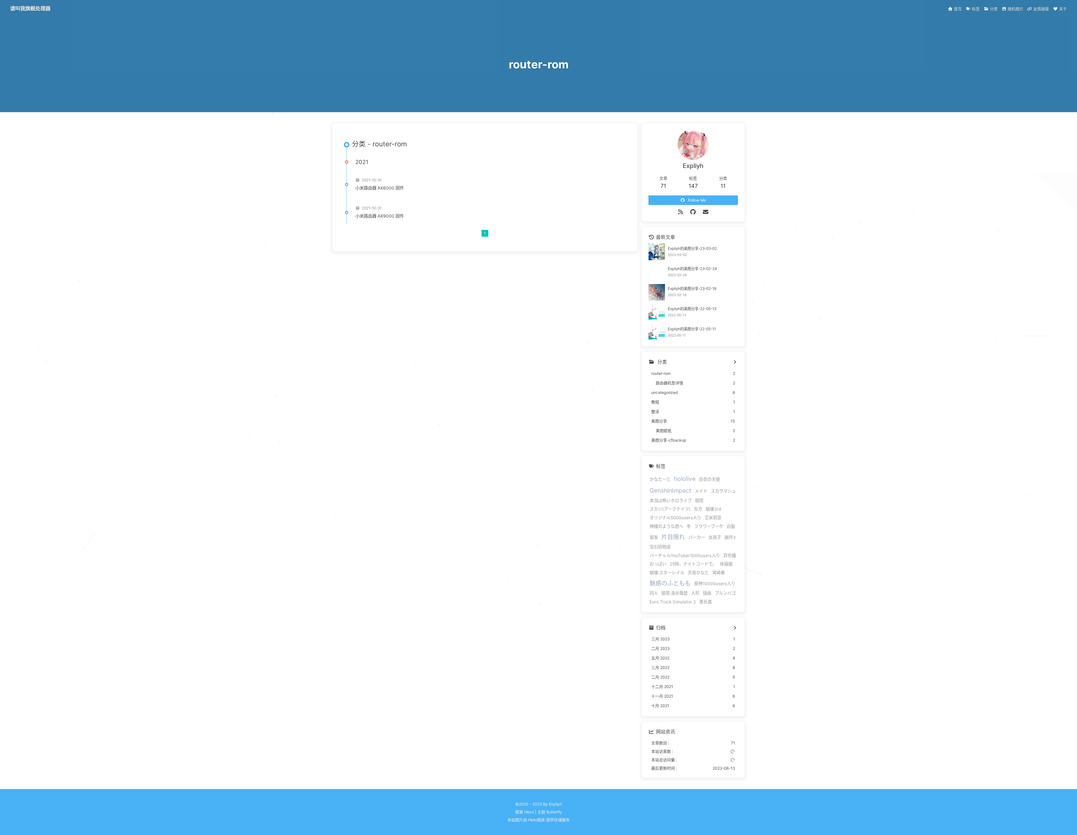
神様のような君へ (666, 526)
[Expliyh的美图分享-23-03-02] (656, 252)
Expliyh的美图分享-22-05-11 (692, 329)
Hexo (529, 811)
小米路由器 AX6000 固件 (379, 188)
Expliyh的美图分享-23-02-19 (692, 289)
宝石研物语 (660, 547)
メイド (701, 491)
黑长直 (705, 602)
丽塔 (699, 500)
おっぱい (658, 564)
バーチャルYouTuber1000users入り (685, 555)
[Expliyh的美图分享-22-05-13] (656, 312)
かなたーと (660, 479)
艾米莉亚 (713, 517)
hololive (685, 478)
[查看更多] (735, 362)
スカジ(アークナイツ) (670, 509)
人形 (695, 593)
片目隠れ (673, 536)
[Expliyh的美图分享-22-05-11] (656, 332)
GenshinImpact (670, 490)
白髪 (731, 526)
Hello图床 (536, 819)
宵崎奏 (718, 572)
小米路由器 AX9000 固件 (379, 216)
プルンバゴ (725, 593)
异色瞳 (729, 555)
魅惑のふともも (670, 583)
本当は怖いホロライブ (671, 500)
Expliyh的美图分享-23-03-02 (692, 248)
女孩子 (714, 537)
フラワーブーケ (708, 526)
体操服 (726, 564)
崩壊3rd (713, 509)
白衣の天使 (709, 479)
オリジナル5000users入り (675, 517)
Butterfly (554, 811)
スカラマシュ (723, 491)
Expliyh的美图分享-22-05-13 (692, 308)
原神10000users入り (714, 583)
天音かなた (698, 572)
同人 (654, 593)
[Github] (693, 212)
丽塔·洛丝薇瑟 (674, 593)
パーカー (696, 537)
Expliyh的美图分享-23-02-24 (692, 268)
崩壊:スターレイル (667, 572)
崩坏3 (730, 537)
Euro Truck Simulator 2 (673, 602)
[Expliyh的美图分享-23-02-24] (656, 272)
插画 (707, 593)
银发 (654, 537)
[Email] (705, 212)
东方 (698, 509)
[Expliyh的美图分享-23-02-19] (656, 292)
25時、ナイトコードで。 (693, 564)
